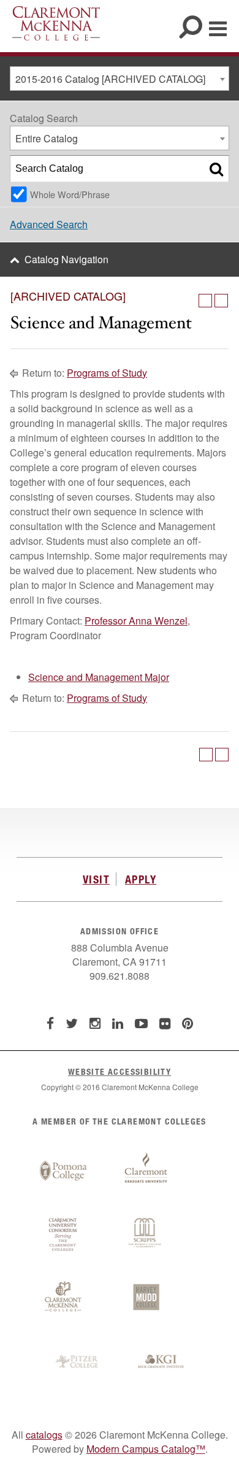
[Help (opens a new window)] (221, 300)
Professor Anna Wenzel (136, 620)
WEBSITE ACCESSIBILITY (119, 1071)
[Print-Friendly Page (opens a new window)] (205, 300)
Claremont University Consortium (63, 1235)
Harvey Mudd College (146, 1298)
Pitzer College (78, 1362)
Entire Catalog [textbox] (46, 138)
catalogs (44, 1435)
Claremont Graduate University (146, 1171)
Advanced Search (49, 224)
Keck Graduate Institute (161, 1362)
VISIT (96, 879)
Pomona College (63, 1171)
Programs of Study (107, 373)
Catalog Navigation (66, 259)
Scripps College (146, 1235)
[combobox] (119, 78)
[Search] (216, 168)
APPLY (140, 879)
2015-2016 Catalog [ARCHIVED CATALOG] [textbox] (110, 79)
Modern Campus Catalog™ (145, 1449)
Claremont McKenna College (56, 23)
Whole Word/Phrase (70, 194)
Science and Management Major (98, 677)
